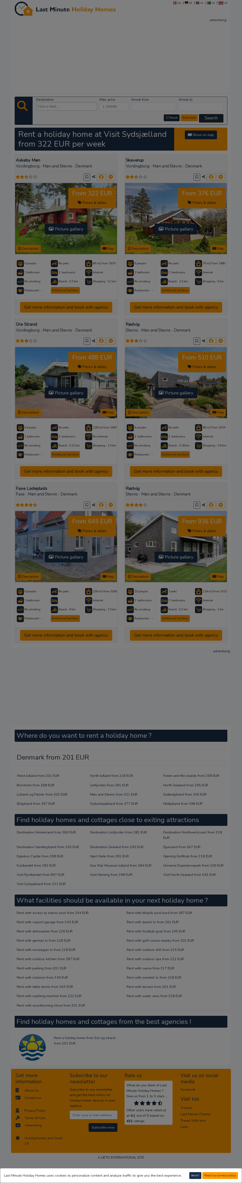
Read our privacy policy (220, 1175)
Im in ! (195, 1175)
